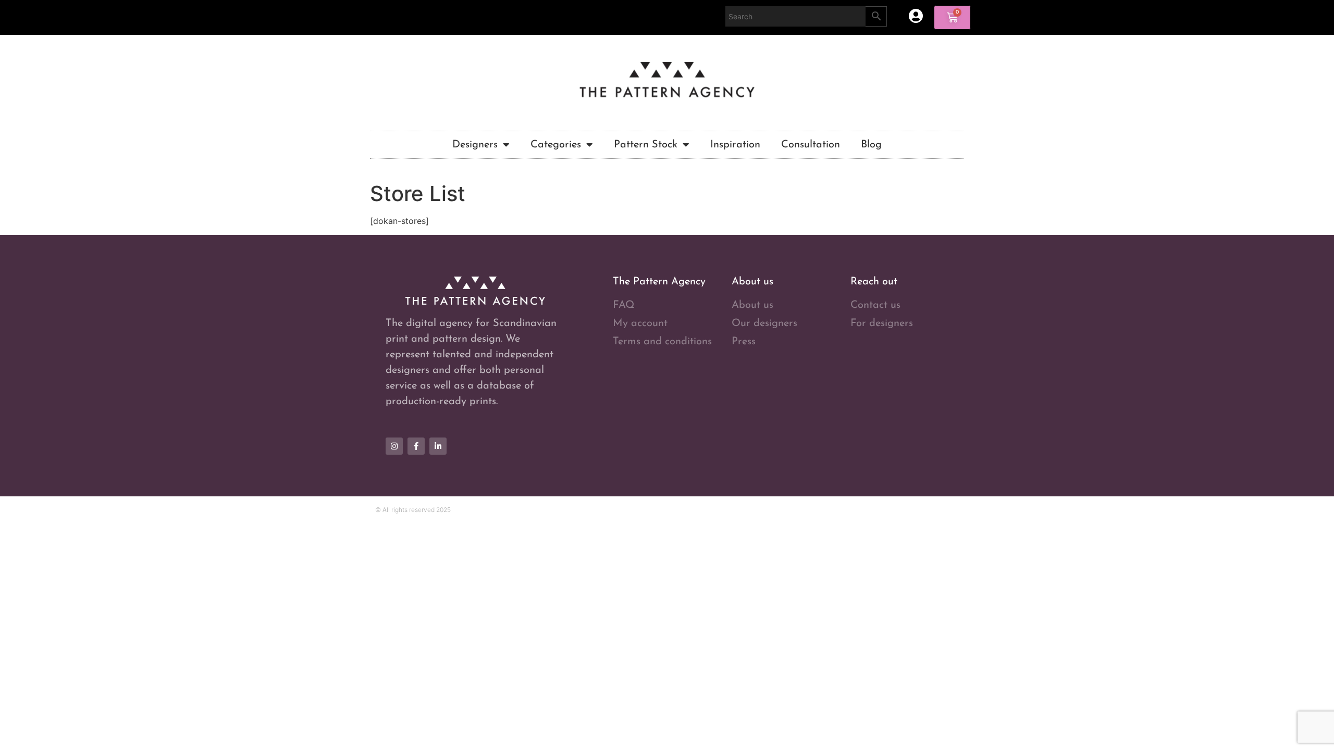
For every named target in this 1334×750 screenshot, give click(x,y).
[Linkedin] (438, 446)
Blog (871, 145)
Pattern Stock (645, 145)
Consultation (810, 145)
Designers (475, 145)
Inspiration (735, 145)
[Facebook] (416, 446)
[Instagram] (394, 446)
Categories (555, 145)
